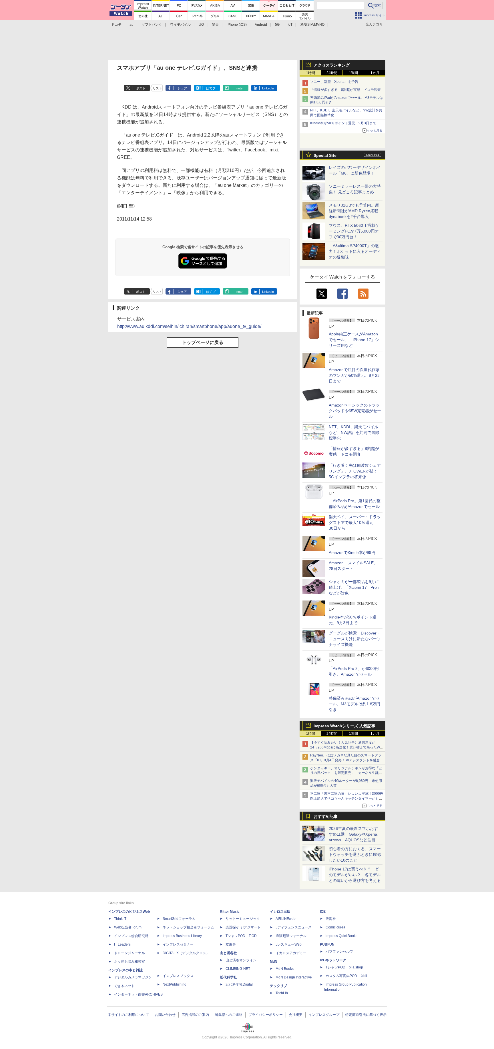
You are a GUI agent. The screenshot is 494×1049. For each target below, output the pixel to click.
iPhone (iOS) (237, 25)
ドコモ (116, 25)
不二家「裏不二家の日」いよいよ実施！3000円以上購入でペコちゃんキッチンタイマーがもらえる (346, 798)
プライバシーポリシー (265, 1015)
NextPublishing (174, 984)
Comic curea (335, 927)
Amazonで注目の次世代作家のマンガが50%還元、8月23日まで (354, 375)
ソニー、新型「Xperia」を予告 (334, 82)
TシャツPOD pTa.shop (344, 967)
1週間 (353, 73)
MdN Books (285, 969)
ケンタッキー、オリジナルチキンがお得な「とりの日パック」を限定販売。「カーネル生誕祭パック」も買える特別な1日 (346, 773)
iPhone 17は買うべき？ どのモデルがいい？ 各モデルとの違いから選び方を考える (355, 875)
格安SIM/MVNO (312, 25)
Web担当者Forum (128, 927)
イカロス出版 (280, 912)
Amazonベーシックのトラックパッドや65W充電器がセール (355, 411)
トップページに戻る (202, 342)
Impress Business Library (182, 936)
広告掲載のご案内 (195, 1015)
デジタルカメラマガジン (133, 977)
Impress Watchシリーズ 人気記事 (344, 726)
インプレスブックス (178, 976)
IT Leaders (122, 944)
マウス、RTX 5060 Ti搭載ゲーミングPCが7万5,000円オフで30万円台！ (354, 231)
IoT (290, 25)
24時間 (331, 73)
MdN (273, 962)
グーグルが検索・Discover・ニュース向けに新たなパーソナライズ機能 (355, 639)
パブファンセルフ (339, 952)
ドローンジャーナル (129, 953)
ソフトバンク (152, 25)
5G (277, 25)
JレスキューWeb (289, 944)
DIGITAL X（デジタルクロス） (186, 953)
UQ (201, 25)
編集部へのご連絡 (228, 1015)
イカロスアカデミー (291, 953)
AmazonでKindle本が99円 (352, 552)
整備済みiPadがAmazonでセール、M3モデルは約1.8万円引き (354, 704)
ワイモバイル (180, 25)
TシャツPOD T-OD (241, 936)
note (239, 88)
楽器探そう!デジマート (243, 927)
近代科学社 (228, 977)
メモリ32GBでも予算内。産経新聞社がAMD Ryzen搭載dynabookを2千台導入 (354, 211)
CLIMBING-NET (238, 969)
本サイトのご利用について (128, 1015)
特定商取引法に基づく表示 (366, 1015)
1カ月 (374, 73)
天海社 (331, 919)
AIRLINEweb (286, 919)
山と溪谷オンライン (241, 960)
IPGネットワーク (333, 960)
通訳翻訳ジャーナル (291, 936)
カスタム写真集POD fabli (346, 976)
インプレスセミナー (178, 944)
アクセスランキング (332, 65)
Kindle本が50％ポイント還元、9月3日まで (343, 123)
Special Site (325, 155)
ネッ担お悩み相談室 (129, 962)
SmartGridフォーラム (179, 919)
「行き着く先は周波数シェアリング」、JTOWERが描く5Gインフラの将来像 (355, 471)
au (132, 25)
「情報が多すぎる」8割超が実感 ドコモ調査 (345, 90)
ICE (323, 912)
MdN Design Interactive (294, 977)
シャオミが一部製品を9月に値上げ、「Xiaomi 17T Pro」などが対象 (355, 587)
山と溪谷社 (228, 953)
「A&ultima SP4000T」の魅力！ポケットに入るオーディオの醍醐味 (355, 251)
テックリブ (278, 986)
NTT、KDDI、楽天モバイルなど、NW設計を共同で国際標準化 (354, 433)
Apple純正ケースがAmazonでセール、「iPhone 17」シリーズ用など (354, 340)
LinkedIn (268, 88)
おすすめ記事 (326, 816)
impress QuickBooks (341, 936)
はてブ (211, 88)
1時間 (310, 73)
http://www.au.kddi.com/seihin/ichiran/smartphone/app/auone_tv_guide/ (189, 326)
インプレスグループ (323, 1015)
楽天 (215, 25)
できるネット (124, 986)
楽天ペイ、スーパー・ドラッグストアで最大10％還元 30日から (355, 522)
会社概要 (295, 1015)
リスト (157, 88)
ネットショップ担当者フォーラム (188, 927)
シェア (182, 88)
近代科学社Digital (239, 984)
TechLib (282, 993)
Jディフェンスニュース (294, 927)
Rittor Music (230, 912)
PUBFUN (327, 944)
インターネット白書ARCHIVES (138, 994)
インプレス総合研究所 (131, 936)
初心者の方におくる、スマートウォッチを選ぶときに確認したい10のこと (355, 854)
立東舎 (231, 944)
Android (261, 25)
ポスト (141, 88)
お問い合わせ (165, 1015)
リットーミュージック (243, 919)
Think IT (120, 919)
